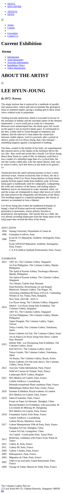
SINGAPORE (14, 6)
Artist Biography (15, 59)
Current (11, 27)
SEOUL (11, 3)
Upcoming (12, 33)
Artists (10, 25)
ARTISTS (12, 11)
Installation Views (16, 65)
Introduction (13, 57)
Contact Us (12, 36)
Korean (6, 51)
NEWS (10, 14)
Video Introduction (16, 68)
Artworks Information (17, 62)
